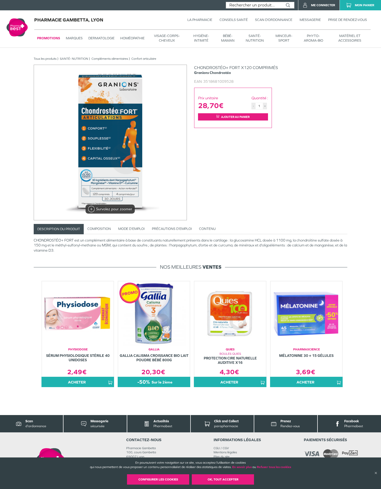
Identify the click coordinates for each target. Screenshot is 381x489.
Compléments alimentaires (109, 59)
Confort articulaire (143, 59)
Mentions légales (225, 452)
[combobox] (254, 5)
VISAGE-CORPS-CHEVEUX (167, 38)
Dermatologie (101, 38)
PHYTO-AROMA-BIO (313, 38)
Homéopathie (132, 38)
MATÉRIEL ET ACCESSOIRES (349, 38)
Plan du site (222, 456)
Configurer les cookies (158, 479)
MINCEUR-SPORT (284, 38)
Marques (74, 38)
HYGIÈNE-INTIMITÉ (201, 38)
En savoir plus (242, 467)
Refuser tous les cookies (274, 467)
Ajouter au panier (235, 116)
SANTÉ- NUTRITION (255, 38)
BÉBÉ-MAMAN (228, 38)
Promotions (48, 38)
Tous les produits (45, 59)
